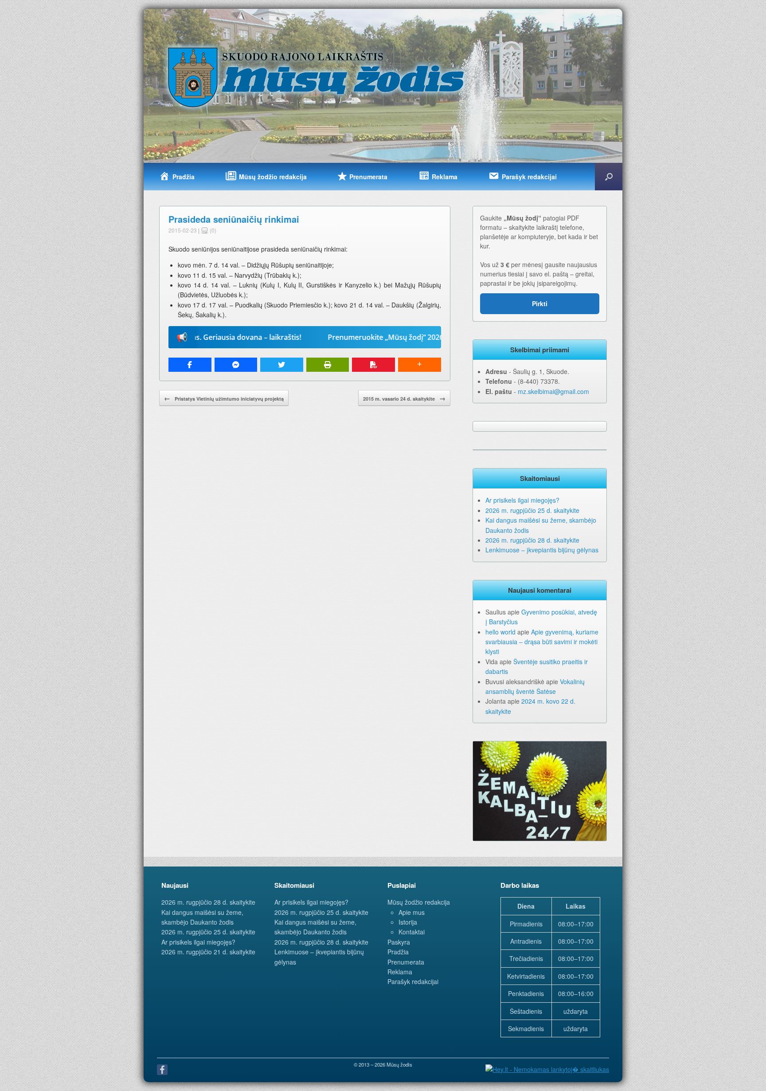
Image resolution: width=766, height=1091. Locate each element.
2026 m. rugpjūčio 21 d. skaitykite (208, 951)
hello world (500, 631)
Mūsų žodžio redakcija (418, 902)
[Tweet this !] (281, 365)
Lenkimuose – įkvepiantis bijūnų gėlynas (541, 549)
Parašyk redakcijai (412, 981)
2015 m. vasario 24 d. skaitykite (404, 398)
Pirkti (539, 303)
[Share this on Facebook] (189, 365)
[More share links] (419, 365)
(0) (212, 230)
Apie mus (412, 912)
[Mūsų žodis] (317, 77)
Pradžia (398, 951)
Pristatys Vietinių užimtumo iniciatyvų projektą (224, 398)
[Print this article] (327, 365)
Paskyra (398, 941)
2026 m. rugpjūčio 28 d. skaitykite (532, 540)
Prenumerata (405, 961)
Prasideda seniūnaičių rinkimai (233, 219)
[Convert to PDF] (373, 365)
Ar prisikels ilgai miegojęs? (522, 500)
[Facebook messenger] (236, 365)
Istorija (408, 922)
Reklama (399, 971)
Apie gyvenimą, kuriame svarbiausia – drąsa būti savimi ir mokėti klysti (541, 641)
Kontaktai (412, 931)
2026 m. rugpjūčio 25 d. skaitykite (532, 510)
